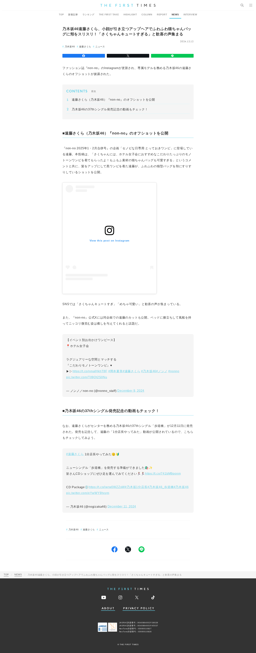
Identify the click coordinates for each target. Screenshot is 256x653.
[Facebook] (83, 56)
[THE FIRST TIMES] (128, 5)
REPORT (162, 14)
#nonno (173, 371)
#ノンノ (161, 371)
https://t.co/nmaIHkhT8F (90, 371)
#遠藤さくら (131, 371)
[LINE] (172, 56)
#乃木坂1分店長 (136, 487)
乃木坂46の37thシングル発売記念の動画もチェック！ (110, 109)
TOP (61, 14)
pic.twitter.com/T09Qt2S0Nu (86, 377)
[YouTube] (103, 597)
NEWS (175, 14)
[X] (128, 56)
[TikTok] (153, 597)
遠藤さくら (85, 46)
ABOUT (108, 608)
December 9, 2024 (130, 390)
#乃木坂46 (148, 371)
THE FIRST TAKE (109, 14)
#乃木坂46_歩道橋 (160, 487)
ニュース (100, 46)
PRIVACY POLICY (138, 608)
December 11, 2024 (122, 506)
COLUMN (146, 14)
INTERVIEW (190, 14)
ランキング (88, 14)
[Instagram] (120, 597)
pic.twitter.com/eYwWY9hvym (87, 493)
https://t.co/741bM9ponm (163, 473)
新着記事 (73, 14)
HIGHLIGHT (130, 14)
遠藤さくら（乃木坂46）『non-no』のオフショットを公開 (113, 99)
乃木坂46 (70, 46)
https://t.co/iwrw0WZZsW (107, 487)
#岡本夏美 (115, 371)
